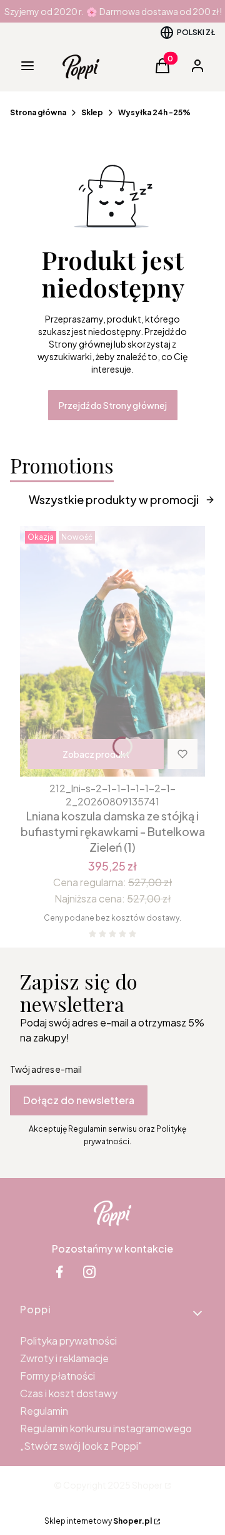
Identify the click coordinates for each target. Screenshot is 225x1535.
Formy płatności (57, 1375)
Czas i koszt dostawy (69, 1393)
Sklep (92, 112)
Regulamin (44, 1410)
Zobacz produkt (95, 754)
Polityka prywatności (68, 1340)
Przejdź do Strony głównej (113, 405)
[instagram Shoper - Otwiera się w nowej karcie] (89, 1271)
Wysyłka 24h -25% (154, 112)
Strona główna (38, 112)
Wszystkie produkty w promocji (114, 499)
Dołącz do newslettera (78, 1100)
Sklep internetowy (98, 1521)
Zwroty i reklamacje (64, 1358)
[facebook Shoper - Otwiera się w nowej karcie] (59, 1271)
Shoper (147, 1485)
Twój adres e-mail (46, 1069)
